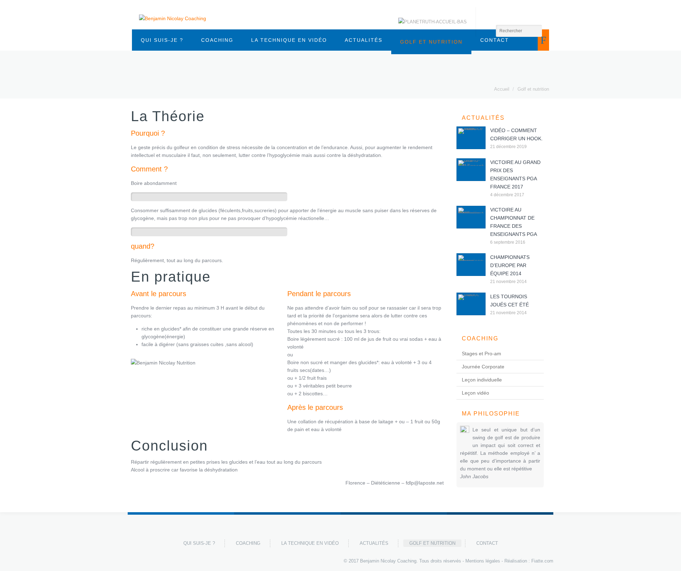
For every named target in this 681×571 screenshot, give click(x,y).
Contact (487, 543)
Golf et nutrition (533, 89)
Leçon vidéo (475, 393)
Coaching (217, 40)
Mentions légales (482, 561)
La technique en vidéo (289, 40)
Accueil (501, 89)
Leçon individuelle (482, 380)
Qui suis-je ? (162, 40)
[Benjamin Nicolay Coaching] (172, 18)
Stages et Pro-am (481, 353)
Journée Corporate (483, 366)
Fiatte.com (542, 561)
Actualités (363, 40)
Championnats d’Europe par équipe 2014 (510, 265)
